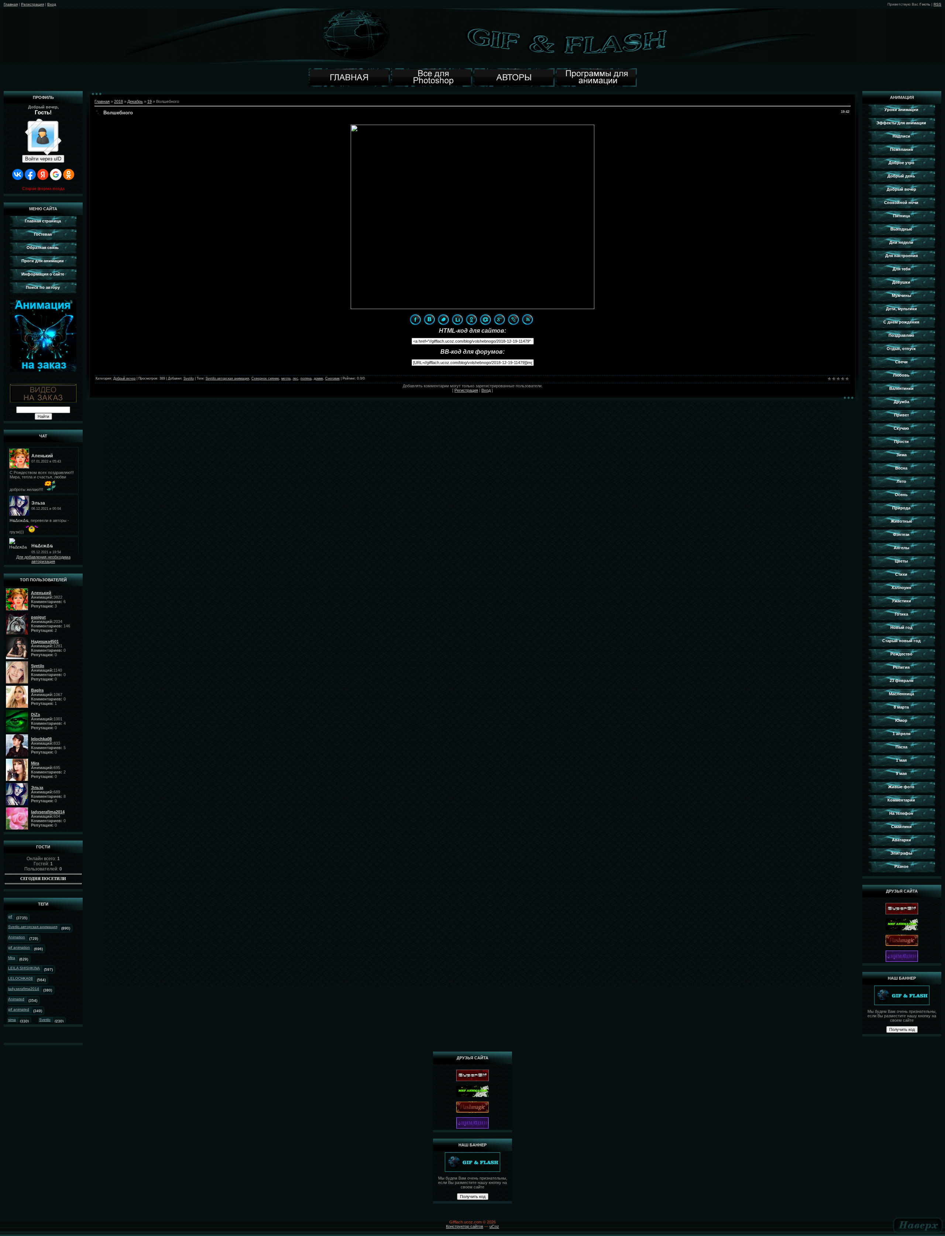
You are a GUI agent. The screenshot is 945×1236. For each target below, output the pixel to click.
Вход (51, 4)
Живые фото (901, 787)
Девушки (901, 282)
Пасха (901, 747)
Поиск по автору (43, 287)
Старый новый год (901, 640)
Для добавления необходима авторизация (43, 559)
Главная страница (43, 221)
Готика (901, 614)
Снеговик (332, 378)
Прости (901, 441)
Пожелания (901, 149)
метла (286, 378)
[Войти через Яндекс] (42, 174)
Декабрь (135, 101)
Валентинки (901, 388)
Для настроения (901, 255)
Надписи (901, 136)
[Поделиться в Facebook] (415, 319)
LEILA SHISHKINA (24, 968)
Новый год (901, 627)
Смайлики (901, 826)
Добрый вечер (124, 378)
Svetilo (45, 1020)
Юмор (901, 720)
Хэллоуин (901, 587)
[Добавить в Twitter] (443, 319)
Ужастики (901, 601)
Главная (11, 4)
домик (318, 378)
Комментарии (901, 800)
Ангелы (901, 548)
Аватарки (901, 840)
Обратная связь (43, 247)
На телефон (901, 813)
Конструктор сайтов (464, 1226)
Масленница (901, 694)
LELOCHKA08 (20, 978)
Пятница (901, 216)
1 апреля (901, 733)
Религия (901, 667)
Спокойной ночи (901, 202)
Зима (901, 455)
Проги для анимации (42, 261)
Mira (11, 958)
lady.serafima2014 (23, 989)
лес (295, 378)
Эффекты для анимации (901, 123)
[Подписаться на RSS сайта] (527, 319)
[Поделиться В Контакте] (429, 319)
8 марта (901, 707)
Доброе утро (901, 162)
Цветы (901, 561)
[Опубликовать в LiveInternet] (457, 319)
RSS (937, 4)
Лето (901, 481)
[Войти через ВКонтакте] (17, 174)
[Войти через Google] (56, 174)
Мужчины (901, 295)
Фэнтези (901, 534)
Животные (901, 521)
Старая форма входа (43, 188)
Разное (901, 866)
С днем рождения (901, 322)
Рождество (901, 654)
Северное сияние (265, 378)
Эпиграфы (901, 853)
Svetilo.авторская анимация (32, 927)
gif (10, 916)
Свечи (901, 362)
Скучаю (901, 428)
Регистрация (32, 4)
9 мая (901, 773)
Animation (16, 937)
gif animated (18, 1009)
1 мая (901, 760)
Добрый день (901, 176)
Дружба (901, 401)
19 (149, 101)
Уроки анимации (901, 109)
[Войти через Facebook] (30, 174)
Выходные (901, 229)
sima (12, 1020)
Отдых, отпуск (901, 348)
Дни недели (901, 242)
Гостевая (43, 234)
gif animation (19, 947)
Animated (16, 999)
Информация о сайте (42, 274)
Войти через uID (43, 159)
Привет (901, 415)
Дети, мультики (901, 309)
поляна (306, 378)
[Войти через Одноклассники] (68, 174)
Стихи (901, 574)
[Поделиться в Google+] (499, 319)
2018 (118, 101)
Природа (901, 508)
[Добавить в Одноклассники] (471, 319)
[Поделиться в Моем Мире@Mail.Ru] (485, 319)
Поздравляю (901, 335)
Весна (901, 468)
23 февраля (901, 680)
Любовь (901, 375)
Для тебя (901, 269)
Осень (901, 494)
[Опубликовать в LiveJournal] (513, 319)
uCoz (494, 1226)
